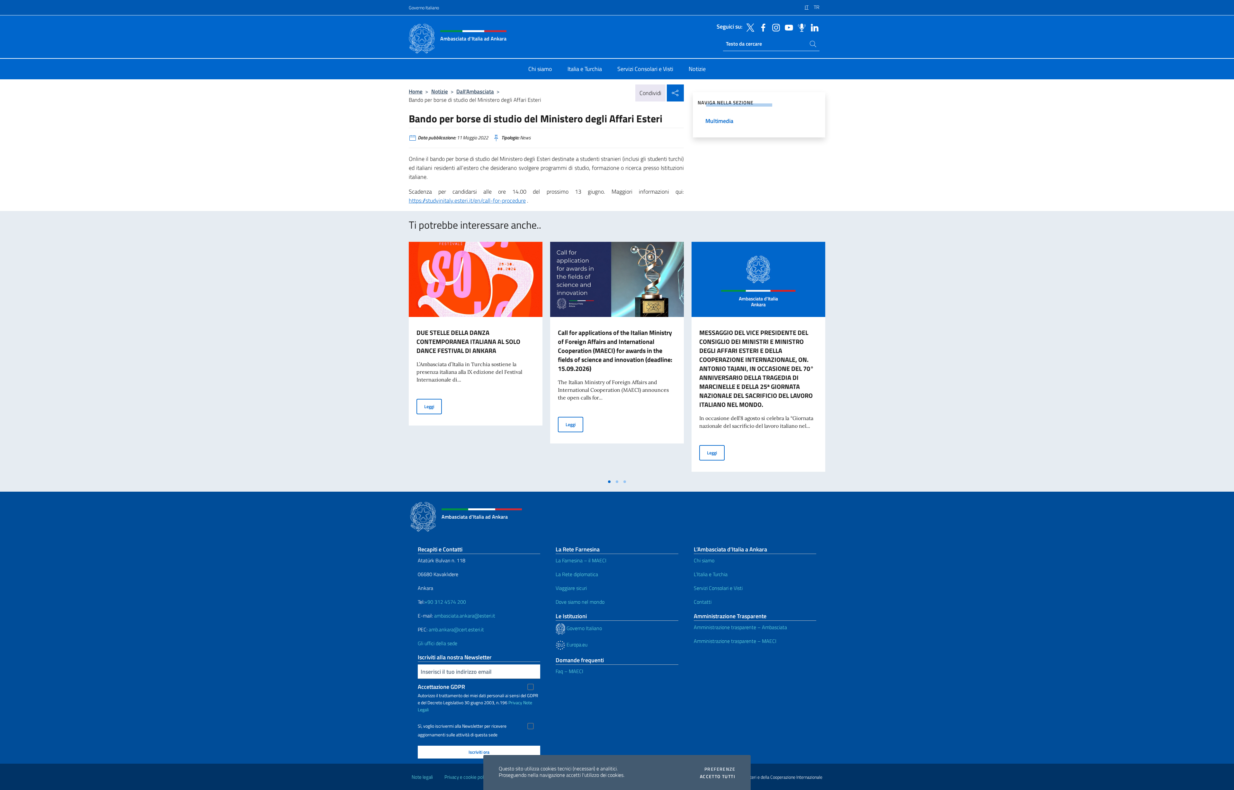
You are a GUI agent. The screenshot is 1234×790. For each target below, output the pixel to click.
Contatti (702, 602)
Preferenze (719, 769)
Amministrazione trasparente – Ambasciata (740, 627)
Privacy (515, 702)
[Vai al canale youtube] (787, 27)
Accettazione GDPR (441, 686)
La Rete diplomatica (577, 574)
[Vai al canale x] (748, 27)
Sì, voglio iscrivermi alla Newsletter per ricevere (462, 726)
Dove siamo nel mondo (580, 602)
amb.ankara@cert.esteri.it (456, 629)
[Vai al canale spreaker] (800, 27)
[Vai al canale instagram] (774, 27)
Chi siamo (704, 560)
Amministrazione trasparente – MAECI (735, 641)
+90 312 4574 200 (445, 602)
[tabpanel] (475, 359)
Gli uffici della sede (437, 643)
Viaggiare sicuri (571, 588)
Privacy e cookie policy (466, 777)
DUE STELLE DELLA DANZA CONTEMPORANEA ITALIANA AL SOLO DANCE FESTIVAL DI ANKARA (468, 342)
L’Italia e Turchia (711, 574)
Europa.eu (576, 644)
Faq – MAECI (569, 671)
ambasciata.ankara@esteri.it (464, 615)
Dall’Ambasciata (475, 91)
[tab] (609, 481)
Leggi (433, 406)
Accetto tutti (717, 776)
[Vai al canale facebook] (761, 27)
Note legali (422, 777)
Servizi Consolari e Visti (718, 588)
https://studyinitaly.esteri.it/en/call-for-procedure (467, 200)
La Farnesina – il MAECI (581, 560)
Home (416, 91)
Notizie (439, 91)
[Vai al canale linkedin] (813, 27)
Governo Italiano (424, 7)
